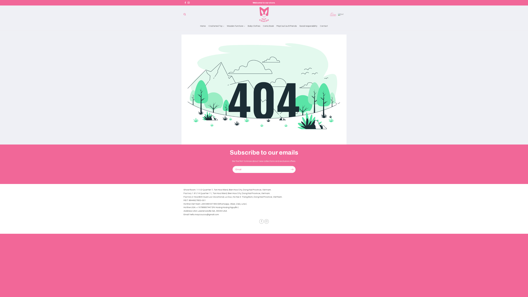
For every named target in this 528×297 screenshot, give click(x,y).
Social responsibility (308, 26)
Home (203, 26)
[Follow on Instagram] (189, 3)
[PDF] (333, 14)
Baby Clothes (254, 26)
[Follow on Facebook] (185, 3)
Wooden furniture (235, 26)
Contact (324, 26)
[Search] (185, 14)
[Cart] (341, 14)
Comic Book (268, 26)
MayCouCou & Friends (287, 26)
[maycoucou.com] (264, 14)
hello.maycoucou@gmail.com (204, 214)
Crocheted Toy (215, 26)
